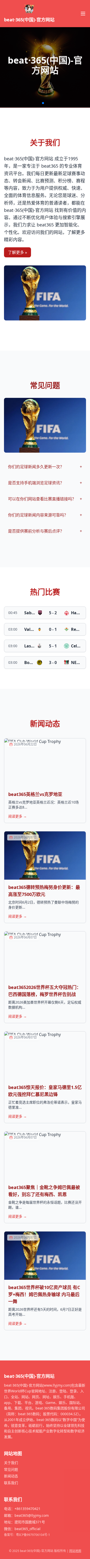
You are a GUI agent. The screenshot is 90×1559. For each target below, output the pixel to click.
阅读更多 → (17, 816)
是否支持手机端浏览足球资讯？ (45, 483)
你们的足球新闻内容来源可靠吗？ (45, 515)
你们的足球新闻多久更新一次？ (45, 466)
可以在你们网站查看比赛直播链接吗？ (45, 499)
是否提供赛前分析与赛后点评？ (45, 531)
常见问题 (11, 1469)
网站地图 (75, 1551)
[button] (43, 103)
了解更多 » (17, 252)
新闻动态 (11, 1476)
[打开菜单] (83, 14)
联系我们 (11, 1482)
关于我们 (11, 1462)
